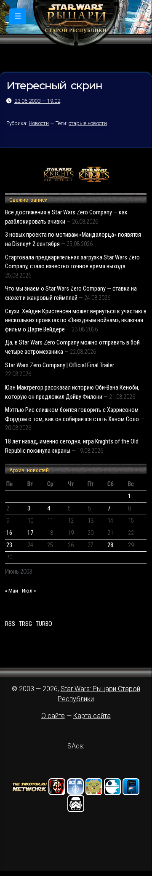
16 (9, 533)
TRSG (25, 624)
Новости (39, 123)
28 (110, 545)
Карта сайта (92, 716)
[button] (17, 16)
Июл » (29, 591)
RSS (10, 624)
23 (9, 545)
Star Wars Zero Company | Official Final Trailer (59, 365)
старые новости (88, 123)
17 (30, 533)
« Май (11, 591)
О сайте (53, 716)
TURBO (44, 624)
